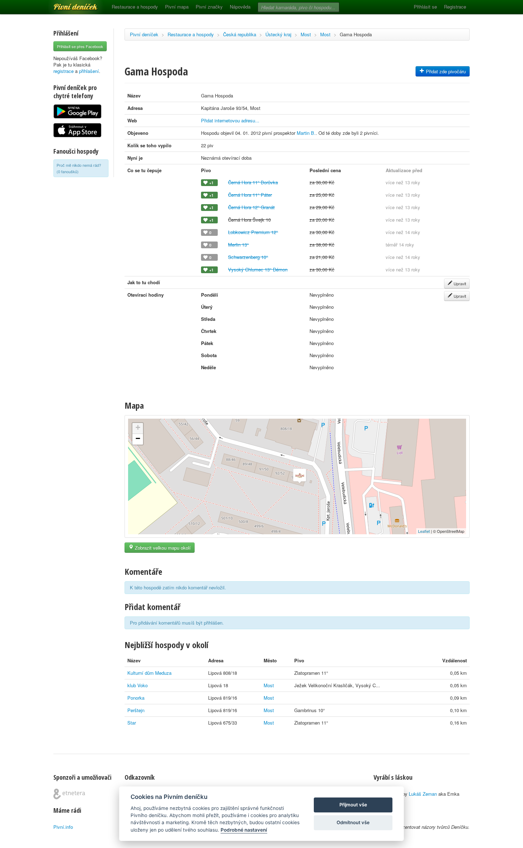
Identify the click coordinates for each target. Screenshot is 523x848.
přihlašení (89, 71)
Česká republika (239, 34)
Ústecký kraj (278, 34)
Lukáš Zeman (423, 793)
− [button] (138, 438)
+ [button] (138, 427)
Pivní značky (209, 6)
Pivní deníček (67, 4)
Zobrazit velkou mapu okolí (162, 547)
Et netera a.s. (69, 794)
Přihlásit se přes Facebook (80, 46)
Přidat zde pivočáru (445, 71)
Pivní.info (63, 826)
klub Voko (137, 685)
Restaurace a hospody (135, 6)
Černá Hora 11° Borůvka (253, 182)
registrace (63, 71)
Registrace (455, 6)
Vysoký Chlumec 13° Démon (257, 269)
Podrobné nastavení (244, 830)
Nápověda (240, 6)
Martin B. (306, 132)
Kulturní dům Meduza (149, 672)
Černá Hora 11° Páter (250, 194)
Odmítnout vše (353, 822)
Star (131, 722)
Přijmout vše (353, 804)
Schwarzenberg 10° (248, 257)
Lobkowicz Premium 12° (253, 232)
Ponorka (135, 697)
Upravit (459, 283)
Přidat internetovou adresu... (230, 120)
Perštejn (135, 710)
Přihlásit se (425, 6)
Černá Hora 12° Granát (251, 207)
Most (306, 34)
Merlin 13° (238, 244)
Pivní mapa (177, 6)
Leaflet (424, 531)
